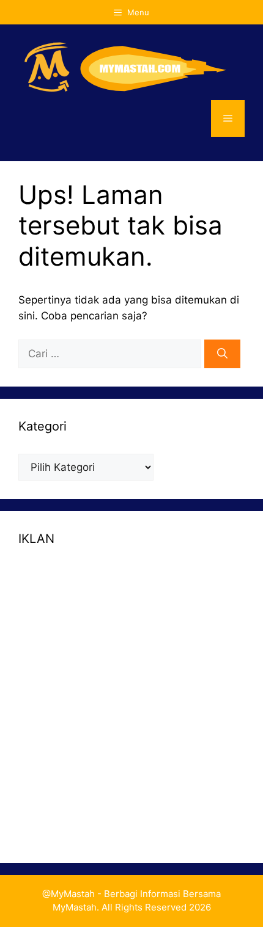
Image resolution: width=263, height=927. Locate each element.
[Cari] (222, 354)
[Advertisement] (131, 697)
